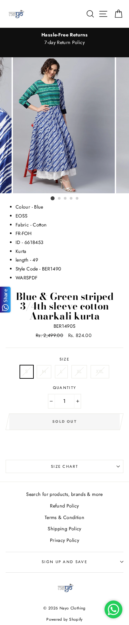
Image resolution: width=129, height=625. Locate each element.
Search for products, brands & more (64, 494)
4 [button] (71, 198)
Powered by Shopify (64, 619)
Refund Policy (64, 506)
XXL (100, 371)
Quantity (64, 387)
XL (79, 371)
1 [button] (53, 198)
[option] (64, 38)
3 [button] (65, 198)
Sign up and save (64, 561)
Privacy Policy (64, 540)
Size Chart (64, 466)
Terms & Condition (64, 517)
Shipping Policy (64, 528)
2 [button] (59, 198)
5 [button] (77, 198)
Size (64, 359)
